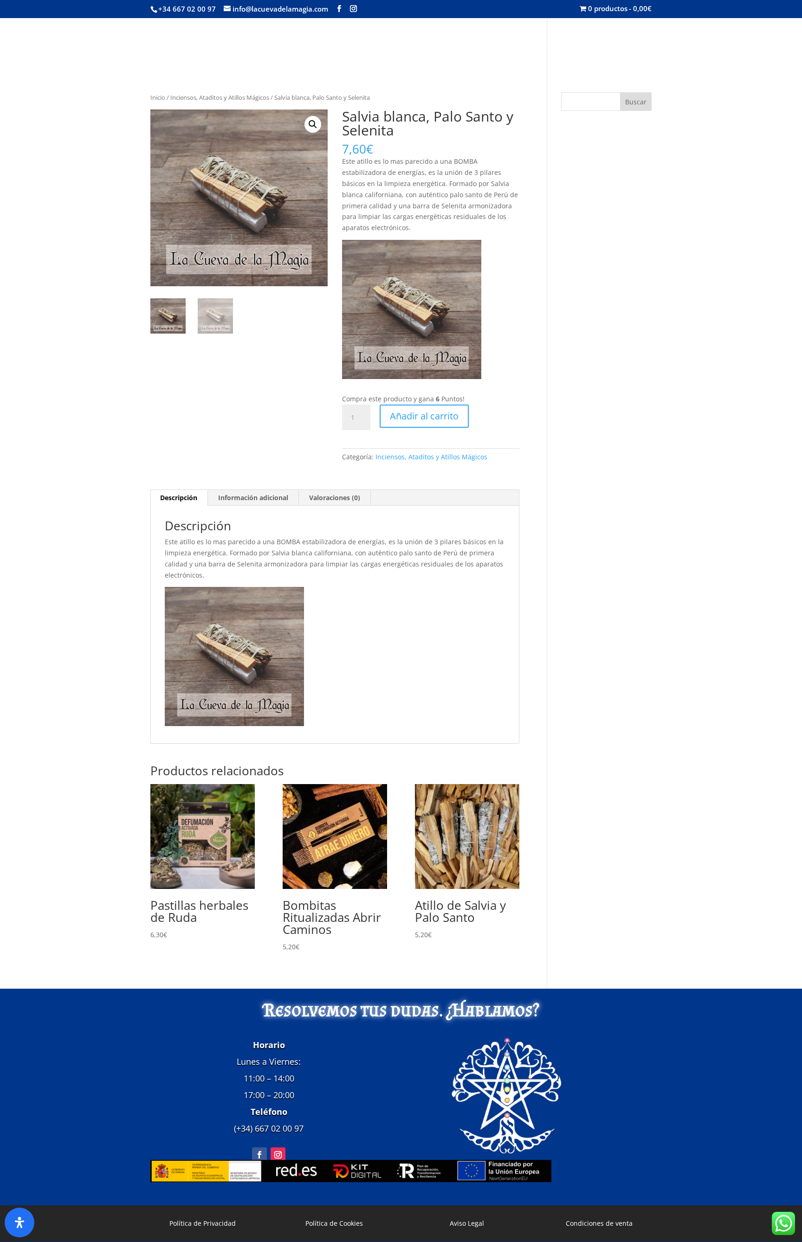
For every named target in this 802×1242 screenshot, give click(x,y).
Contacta (561, 43)
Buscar (636, 101)
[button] (312, 124)
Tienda (433, 43)
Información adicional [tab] (253, 497)
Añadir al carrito (424, 416)
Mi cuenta (612, 43)
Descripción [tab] (178, 497)
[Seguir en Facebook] (259, 1154)
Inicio (396, 43)
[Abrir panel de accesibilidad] (19, 1222)
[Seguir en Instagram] (278, 1154)
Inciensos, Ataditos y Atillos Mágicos (219, 97)
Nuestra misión (499, 43)
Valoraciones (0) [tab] (334, 497)
